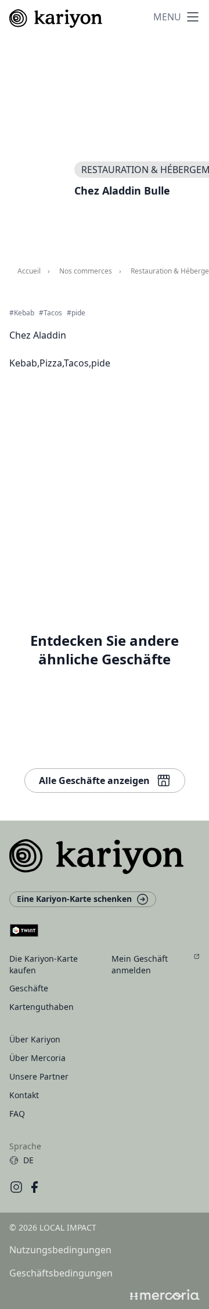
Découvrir (80, 574)
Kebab (24, 313)
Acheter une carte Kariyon (113, 485)
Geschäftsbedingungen (61, 1273)
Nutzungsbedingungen (60, 1249)
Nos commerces (85, 271)
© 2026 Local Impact (52, 1227)
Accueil (29, 271)
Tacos (53, 313)
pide (78, 313)
